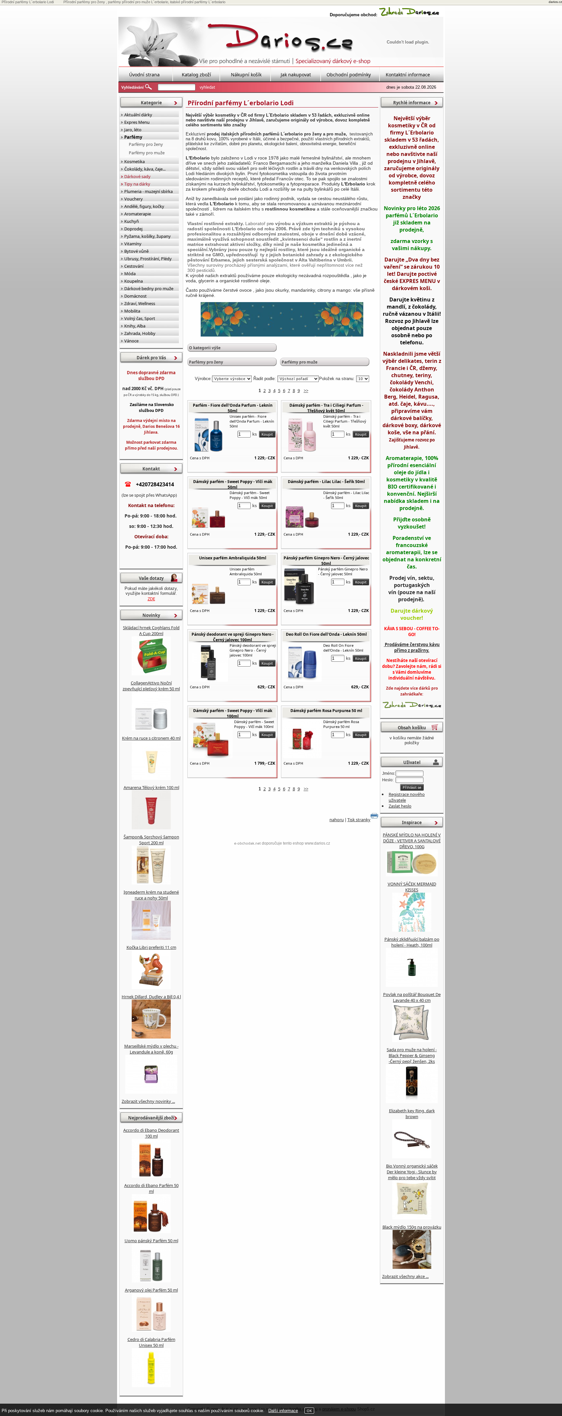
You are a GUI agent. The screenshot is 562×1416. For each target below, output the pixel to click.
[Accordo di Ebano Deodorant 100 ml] (151, 1176)
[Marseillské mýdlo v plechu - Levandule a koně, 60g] (151, 1092)
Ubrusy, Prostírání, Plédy (148, 259)
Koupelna (133, 281)
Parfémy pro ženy (206, 362)
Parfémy (133, 137)
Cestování (133, 266)
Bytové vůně (136, 251)
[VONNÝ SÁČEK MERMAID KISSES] (411, 930)
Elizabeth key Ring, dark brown (412, 1113)
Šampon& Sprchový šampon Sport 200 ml (151, 840)
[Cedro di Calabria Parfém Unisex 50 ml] (151, 1385)
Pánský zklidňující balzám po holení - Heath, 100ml (411, 942)
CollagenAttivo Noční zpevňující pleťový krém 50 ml (151, 686)
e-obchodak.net (247, 843)
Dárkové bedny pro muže (148, 288)
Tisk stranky (358, 820)
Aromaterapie (137, 214)
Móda (130, 273)
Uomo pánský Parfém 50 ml (151, 1241)
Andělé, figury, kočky (144, 206)
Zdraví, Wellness (139, 303)
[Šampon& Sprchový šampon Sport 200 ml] (151, 883)
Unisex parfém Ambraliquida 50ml (232, 558)
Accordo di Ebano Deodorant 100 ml (151, 1133)
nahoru (336, 820)
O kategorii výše (205, 348)
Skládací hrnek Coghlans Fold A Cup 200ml (151, 630)
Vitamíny (132, 244)
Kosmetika (134, 161)
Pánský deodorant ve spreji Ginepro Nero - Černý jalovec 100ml (233, 637)
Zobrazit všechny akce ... (405, 1276)
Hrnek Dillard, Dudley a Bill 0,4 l (151, 997)
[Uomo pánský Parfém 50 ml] (151, 1281)
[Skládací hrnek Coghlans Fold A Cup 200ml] (151, 674)
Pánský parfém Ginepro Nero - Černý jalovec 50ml (326, 560)
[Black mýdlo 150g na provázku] (411, 1267)
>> (306, 390)
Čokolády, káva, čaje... (145, 169)
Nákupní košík (246, 74)
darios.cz (555, 2)
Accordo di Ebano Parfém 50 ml (151, 1188)
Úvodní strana (144, 74)
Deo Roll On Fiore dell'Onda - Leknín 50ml (326, 634)
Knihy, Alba (134, 326)
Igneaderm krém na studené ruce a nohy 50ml (151, 895)
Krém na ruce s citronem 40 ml (151, 738)
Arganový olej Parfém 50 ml (151, 1290)
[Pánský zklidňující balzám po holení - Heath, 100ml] (412, 985)
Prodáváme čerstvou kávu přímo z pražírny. (412, 647)
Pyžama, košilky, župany (147, 236)
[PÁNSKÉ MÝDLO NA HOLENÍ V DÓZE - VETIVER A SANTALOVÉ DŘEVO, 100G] (412, 875)
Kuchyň (131, 221)
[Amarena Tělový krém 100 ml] (151, 828)
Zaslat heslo (400, 806)
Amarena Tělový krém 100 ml (151, 787)
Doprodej (133, 229)
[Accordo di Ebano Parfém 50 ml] (151, 1231)
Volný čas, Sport (139, 318)
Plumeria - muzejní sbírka (148, 191)
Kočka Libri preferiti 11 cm (151, 947)
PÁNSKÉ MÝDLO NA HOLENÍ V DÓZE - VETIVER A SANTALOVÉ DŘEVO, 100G (412, 840)
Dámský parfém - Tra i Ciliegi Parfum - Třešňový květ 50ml (326, 408)
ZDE (151, 599)
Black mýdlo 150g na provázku (411, 1227)
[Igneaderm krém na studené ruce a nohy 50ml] (151, 938)
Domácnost (135, 296)
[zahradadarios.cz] (409, 14)
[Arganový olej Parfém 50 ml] (151, 1330)
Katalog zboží (196, 74)
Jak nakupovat (296, 74)
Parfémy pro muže (299, 362)
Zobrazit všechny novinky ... (148, 1101)
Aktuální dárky (138, 115)
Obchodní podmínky (349, 74)
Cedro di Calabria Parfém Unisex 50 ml (151, 1342)
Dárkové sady (137, 176)
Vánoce (131, 341)
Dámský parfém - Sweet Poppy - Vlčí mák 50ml (232, 484)
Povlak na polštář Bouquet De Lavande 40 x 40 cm (412, 997)
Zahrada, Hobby (139, 333)
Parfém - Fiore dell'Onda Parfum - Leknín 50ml (233, 408)
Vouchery (133, 199)
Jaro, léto (132, 130)
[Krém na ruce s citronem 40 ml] (151, 778)
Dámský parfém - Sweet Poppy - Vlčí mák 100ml (232, 713)
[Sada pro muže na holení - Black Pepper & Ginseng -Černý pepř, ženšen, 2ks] (412, 1101)
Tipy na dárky (137, 184)
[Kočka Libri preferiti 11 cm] (151, 987)
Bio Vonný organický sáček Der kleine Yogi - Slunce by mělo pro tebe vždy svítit (412, 1171)
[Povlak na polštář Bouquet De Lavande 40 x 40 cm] (411, 1040)
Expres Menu (137, 122)
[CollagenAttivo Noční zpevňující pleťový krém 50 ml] (151, 729)
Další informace (283, 1410)
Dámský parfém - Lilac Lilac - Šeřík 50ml (326, 481)
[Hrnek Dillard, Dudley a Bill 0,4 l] (151, 1037)
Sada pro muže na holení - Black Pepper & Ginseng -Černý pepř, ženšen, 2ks (412, 1055)
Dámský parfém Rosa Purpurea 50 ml (326, 710)
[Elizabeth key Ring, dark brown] (411, 1157)
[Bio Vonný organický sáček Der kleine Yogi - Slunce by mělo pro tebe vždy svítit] (411, 1218)
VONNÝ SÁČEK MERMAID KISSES (412, 887)
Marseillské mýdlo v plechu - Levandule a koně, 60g (151, 1049)
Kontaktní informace (408, 74)
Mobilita (132, 311)
